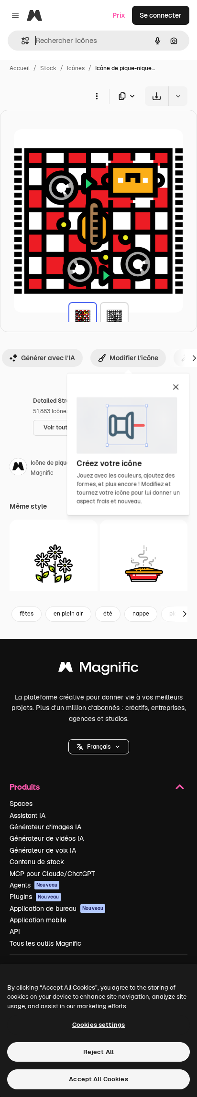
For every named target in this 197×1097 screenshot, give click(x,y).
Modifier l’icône (133, 358)
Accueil (20, 68)
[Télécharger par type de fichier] (127, 96)
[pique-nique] (82, 316)
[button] (98, 746)
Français (98, 747)
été (107, 613)
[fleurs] (54, 563)
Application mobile (38, 920)
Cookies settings (98, 1025)
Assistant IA (27, 815)
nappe (140, 613)
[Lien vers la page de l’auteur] (18, 468)
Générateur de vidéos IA (47, 838)
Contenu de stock (37, 861)
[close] (176, 387)
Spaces (21, 803)
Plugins (34, 896)
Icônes (76, 68)
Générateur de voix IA (43, 850)
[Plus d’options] (96, 95)
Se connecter (161, 15)
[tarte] (144, 563)
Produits (25, 787)
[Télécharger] (156, 96)
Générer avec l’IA (48, 358)
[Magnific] (98, 669)
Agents (33, 885)
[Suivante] (184, 614)
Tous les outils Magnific (45, 943)
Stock (48, 68)
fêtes (26, 613)
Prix (118, 15)
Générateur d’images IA (45, 827)
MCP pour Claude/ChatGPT (52, 873)
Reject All (98, 1052)
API (15, 931)
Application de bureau (56, 908)
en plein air (68, 613)
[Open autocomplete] (21, 40)
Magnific (42, 473)
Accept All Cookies (98, 1079)
